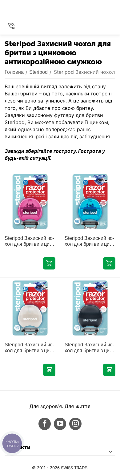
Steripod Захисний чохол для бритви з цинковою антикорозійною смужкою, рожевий (29, 241)
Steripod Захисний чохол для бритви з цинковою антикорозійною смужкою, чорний (89, 347)
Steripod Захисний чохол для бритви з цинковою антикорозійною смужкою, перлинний (29, 347)
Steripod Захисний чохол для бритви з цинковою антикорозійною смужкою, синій (89, 241)
